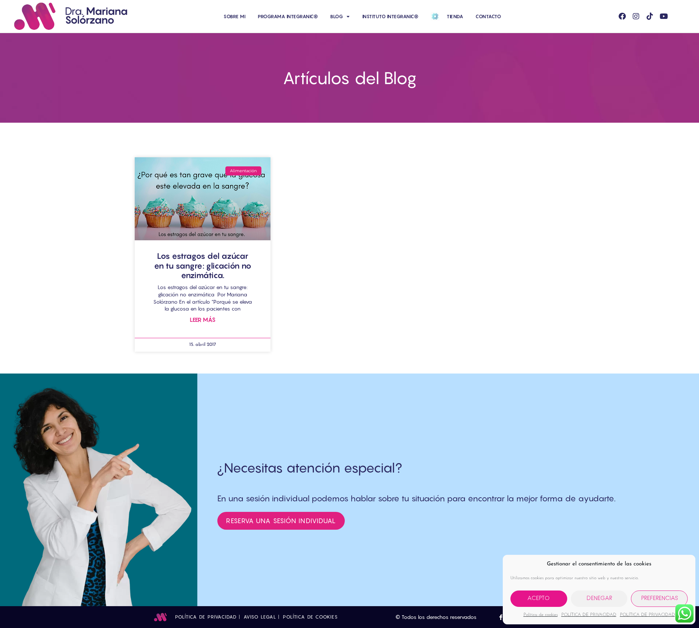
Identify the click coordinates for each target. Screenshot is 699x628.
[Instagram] (636, 16)
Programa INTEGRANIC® (288, 16)
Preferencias (659, 598)
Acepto (539, 598)
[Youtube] (664, 16)
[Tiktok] (650, 16)
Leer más (203, 319)
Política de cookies (541, 615)
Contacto (488, 16)
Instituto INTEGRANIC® (390, 16)
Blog (336, 16)
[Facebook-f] (500, 617)
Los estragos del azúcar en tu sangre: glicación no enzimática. (202, 265)
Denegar (599, 598)
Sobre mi (234, 16)
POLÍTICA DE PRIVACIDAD (588, 615)
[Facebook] (622, 16)
